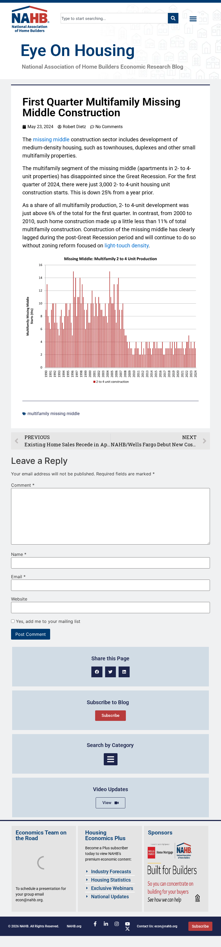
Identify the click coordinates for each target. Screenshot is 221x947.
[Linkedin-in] (105, 923)
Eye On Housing (77, 50)
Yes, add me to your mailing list (47, 621)
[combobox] (114, 18)
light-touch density (127, 245)
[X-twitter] (127, 928)
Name (18, 554)
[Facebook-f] (95, 923)
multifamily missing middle (53, 413)
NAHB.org (74, 926)
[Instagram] (116, 923)
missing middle (51, 139)
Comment (22, 485)
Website (19, 599)
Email (18, 576)
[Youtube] (127, 923)
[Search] (173, 18)
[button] (193, 19)
